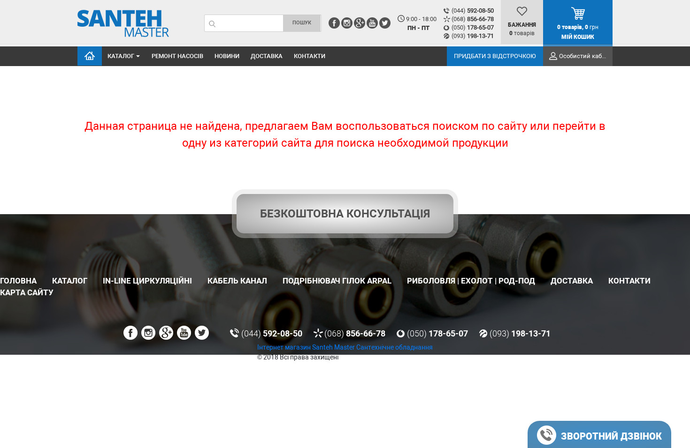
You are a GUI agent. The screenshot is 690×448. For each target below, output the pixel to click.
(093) (473, 35)
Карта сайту (27, 292)
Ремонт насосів (177, 56)
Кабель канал (237, 280)
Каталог (120, 56)
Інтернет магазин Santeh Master (306, 347)
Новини (227, 56)
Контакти (309, 56)
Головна (89, 56)
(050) (473, 27)
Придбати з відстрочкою (495, 56)
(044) (473, 10)
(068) (473, 18)
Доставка (267, 56)
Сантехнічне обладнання (394, 347)
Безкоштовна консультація (345, 213)
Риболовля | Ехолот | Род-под (471, 280)
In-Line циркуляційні (147, 280)
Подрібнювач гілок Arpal (337, 280)
